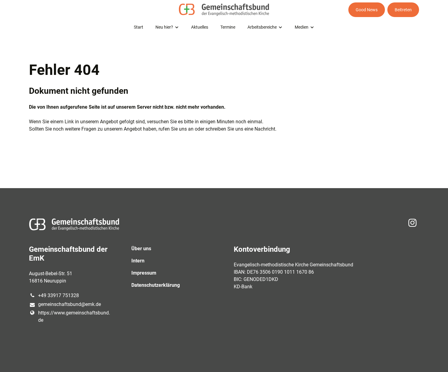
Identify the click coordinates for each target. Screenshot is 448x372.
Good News (367, 9)
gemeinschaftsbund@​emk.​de (69, 304)
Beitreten (403, 9)
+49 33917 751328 (58, 295)
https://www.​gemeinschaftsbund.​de (74, 316)
